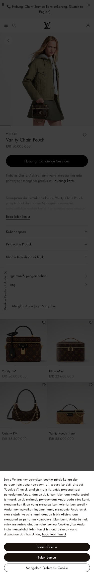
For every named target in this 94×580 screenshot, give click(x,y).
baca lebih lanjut (54, 534)
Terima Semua (47, 547)
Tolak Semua (47, 557)
